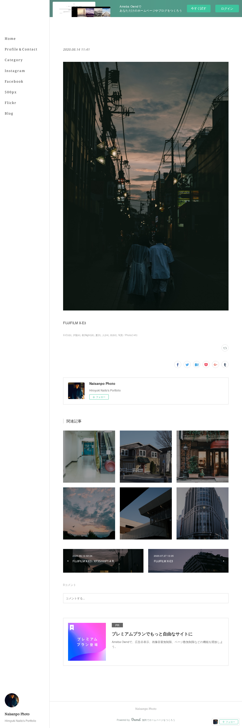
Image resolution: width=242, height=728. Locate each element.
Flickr (11, 102)
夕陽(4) (76, 335)
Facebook (14, 81)
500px (11, 92)
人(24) (105, 335)
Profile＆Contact (21, 49)
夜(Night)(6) (88, 335)
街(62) (113, 335)
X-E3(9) (67, 335)
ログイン (227, 8)
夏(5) (98, 335)
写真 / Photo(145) (127, 335)
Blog (9, 113)
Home (10, 38)
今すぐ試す (198, 8)
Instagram (15, 70)
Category (14, 60)
